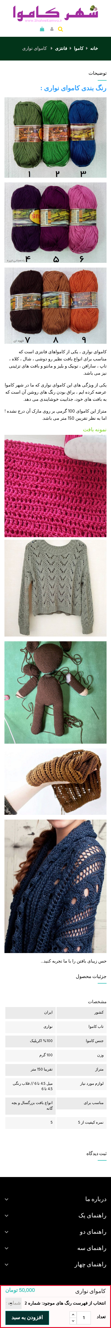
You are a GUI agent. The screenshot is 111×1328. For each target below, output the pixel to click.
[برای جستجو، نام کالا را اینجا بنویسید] (60, 29)
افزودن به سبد (27, 1317)
